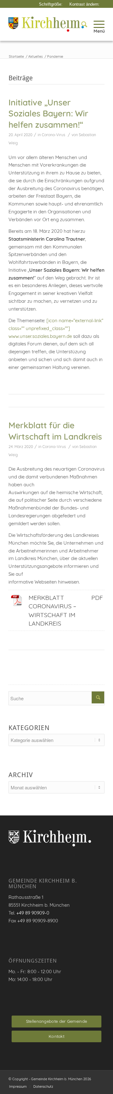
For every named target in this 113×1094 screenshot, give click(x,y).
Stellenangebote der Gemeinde (56, 1021)
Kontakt (56, 1036)
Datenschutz (43, 1086)
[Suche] (81, 24)
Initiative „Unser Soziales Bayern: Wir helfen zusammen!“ (48, 113)
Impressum (18, 1086)
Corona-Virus (53, 134)
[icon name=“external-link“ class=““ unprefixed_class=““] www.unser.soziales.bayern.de (55, 328)
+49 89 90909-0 (32, 913)
